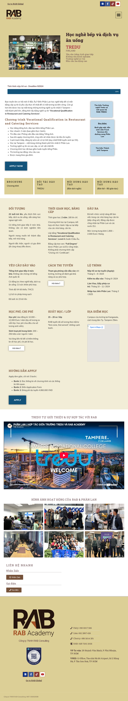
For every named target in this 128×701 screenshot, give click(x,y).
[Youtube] (117, 3)
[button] (119, 15)
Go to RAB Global (16, 3)
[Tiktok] (112, 3)
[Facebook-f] (107, 3)
